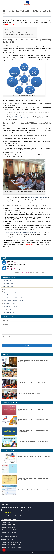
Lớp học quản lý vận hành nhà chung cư (13, 300)
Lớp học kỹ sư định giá (8, 295)
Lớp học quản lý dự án (8, 283)
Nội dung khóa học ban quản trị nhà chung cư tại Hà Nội (17, 32)
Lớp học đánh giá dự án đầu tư (11, 306)
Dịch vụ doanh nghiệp (10, 450)
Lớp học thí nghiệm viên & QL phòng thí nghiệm (15, 297)
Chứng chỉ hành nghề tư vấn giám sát (11, 542)
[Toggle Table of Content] (33, 29)
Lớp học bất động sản (8, 312)
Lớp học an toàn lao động (9, 292)
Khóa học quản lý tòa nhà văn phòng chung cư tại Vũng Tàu (25, 232)
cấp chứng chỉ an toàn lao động (37, 198)
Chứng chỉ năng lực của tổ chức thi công (12, 547)
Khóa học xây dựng (9, 354)
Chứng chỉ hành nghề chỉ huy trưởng (11, 544)
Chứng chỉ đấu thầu (7, 522)
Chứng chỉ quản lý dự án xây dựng (10, 529)
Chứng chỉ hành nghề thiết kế (9, 539)
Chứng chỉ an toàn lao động (9, 527)
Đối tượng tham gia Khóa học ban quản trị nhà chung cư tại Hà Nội (19, 31)
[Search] (53, 2)
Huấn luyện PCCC (7, 309)
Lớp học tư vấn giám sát (9, 289)
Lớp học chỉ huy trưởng (9, 286)
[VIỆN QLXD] (27, 2)
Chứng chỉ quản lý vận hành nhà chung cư (12, 532)
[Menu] (1, 2)
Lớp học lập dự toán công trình (10, 303)
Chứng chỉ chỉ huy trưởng (8, 524)
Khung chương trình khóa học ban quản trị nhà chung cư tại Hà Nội (20, 34)
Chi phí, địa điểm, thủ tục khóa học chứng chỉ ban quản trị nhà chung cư (21, 35)
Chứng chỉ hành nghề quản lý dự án (21, 117)
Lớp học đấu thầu (7, 280)
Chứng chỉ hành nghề (10, 402)
